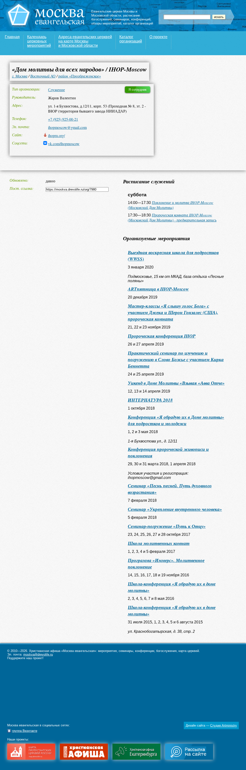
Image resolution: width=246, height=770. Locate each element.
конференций (140, 19)
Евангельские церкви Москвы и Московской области (114, 13)
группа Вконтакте (24, 731)
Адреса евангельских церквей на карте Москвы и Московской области (85, 41)
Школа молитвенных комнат (159, 543)
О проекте (158, 37)
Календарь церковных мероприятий (39, 41)
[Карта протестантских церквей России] (31, 758)
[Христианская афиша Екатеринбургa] (136, 758)
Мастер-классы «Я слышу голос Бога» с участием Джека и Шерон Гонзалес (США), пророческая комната (173, 312)
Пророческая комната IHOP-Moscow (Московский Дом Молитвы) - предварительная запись (172, 217)
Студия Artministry (223, 725)
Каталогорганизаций (130, 39)
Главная (12, 37)
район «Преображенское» (79, 75)
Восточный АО (42, 75)
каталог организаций (138, 23)
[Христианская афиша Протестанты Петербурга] (84, 758)
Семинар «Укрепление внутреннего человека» (175, 509)
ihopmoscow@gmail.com (67, 127)
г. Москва (19, 75)
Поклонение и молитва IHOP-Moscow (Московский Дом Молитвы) (170, 205)
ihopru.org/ (56, 135)
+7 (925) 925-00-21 (63, 119)
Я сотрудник (138, 89)
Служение (56, 89)
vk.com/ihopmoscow (64, 143)
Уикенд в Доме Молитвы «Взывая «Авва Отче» (176, 383)
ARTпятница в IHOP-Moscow (158, 289)
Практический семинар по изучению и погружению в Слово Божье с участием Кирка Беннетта (176, 359)
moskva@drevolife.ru (38, 654)
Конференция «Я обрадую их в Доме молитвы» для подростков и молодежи (176, 420)
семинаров (121, 19)
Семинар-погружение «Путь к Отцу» (167, 526)
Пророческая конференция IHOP (162, 336)
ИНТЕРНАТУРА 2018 (150, 400)
